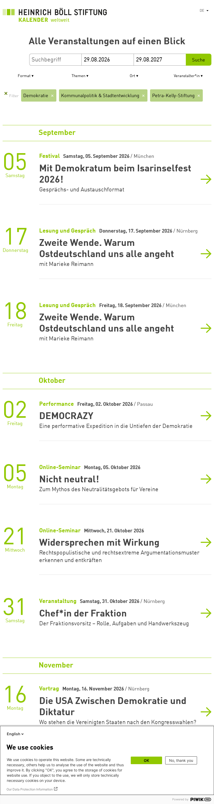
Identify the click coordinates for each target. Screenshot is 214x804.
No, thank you (181, 760)
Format (24, 76)
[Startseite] (55, 16)
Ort (132, 76)
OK (146, 760)
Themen (78, 76)
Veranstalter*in (187, 76)
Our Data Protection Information (30, 789)
